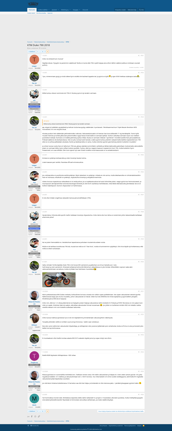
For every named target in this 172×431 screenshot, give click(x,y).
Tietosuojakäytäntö (130, 426)
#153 (142, 335)
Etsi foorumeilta (41, 13)
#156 (142, 394)
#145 (142, 155)
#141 (142, 55)
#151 (142, 291)
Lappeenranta (36, 330)
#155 (142, 371)
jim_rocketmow (33, 48)
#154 (142, 352)
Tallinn (38, 190)
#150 (142, 262)
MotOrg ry (64, 10)
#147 (142, 194)
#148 (142, 212)
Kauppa (75, 10)
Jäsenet (54, 10)
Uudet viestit (31, 13)
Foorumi (32, 10)
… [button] (40, 51)
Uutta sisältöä (42, 10)
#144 (142, 117)
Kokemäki (37, 112)
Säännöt (49, 13)
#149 (142, 239)
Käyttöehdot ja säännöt (116, 426)
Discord (85, 10)
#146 (142, 172)
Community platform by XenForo (86, 429)
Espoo (38, 310)
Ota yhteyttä (103, 426)
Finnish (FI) (35, 426)
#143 (142, 90)
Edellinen (32, 51)
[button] (49, 10)
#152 (142, 314)
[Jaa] (138, 55)
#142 (142, 72)
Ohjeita (139, 426)
